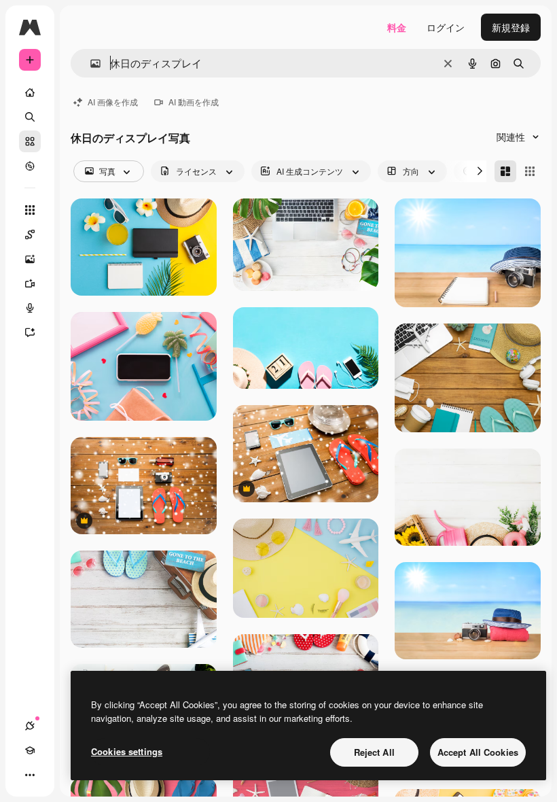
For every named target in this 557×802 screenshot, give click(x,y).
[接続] (30, 726)
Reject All (374, 752)
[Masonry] (505, 171)
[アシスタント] (30, 332)
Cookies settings (126, 751)
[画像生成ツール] (30, 259)
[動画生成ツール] (30, 283)
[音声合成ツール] (30, 308)
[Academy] (30, 750)
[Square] (530, 171)
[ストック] (30, 141)
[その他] (30, 775)
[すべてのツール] (30, 210)
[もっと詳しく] (30, 166)
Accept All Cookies (477, 752)
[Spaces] (30, 234)
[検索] (30, 117)
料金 (396, 27)
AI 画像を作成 (113, 101)
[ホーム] (30, 92)
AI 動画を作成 (193, 101)
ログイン (446, 27)
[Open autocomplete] (90, 63)
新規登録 (511, 27)
